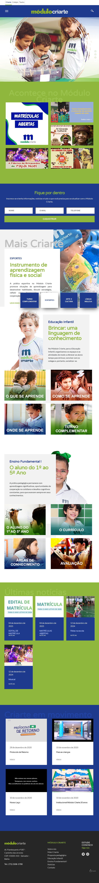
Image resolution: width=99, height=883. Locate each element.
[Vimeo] (83, 854)
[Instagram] (87, 854)
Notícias (51, 864)
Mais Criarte (53, 852)
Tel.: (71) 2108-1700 (13, 864)
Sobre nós (52, 849)
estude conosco (87, 843)
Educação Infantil (55, 858)
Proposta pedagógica (57, 855)
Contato (51, 867)
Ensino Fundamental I (57, 861)
